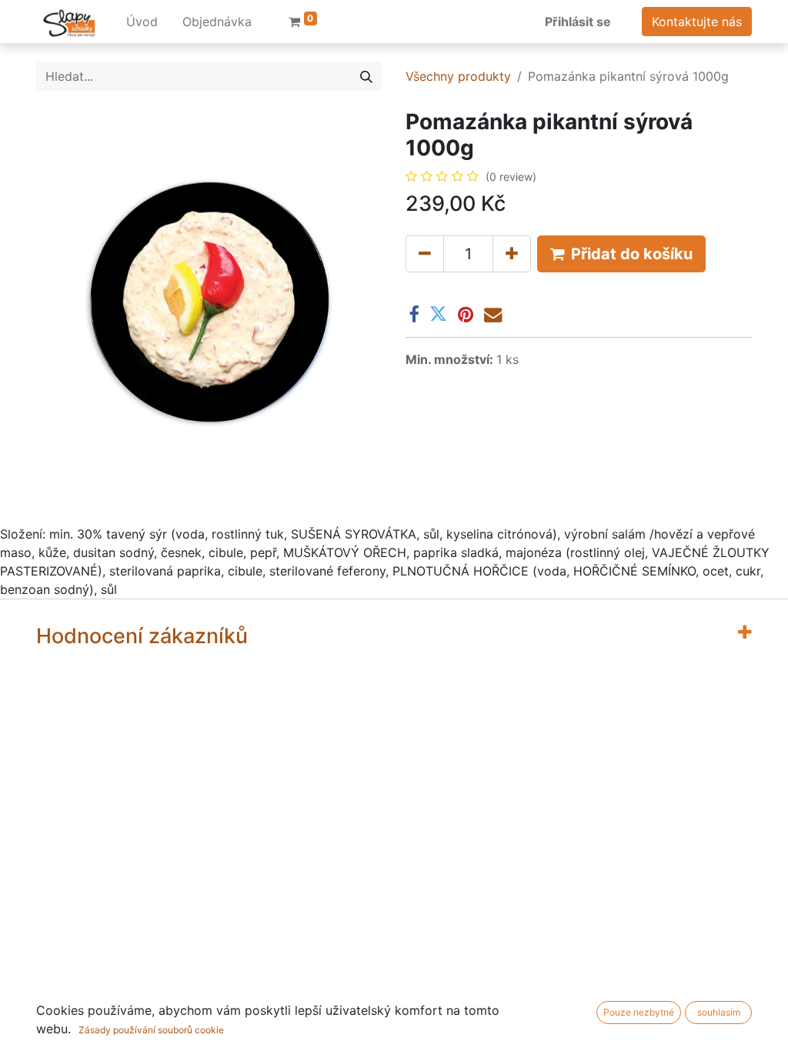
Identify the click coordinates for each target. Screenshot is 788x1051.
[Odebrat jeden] (425, 253)
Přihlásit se (578, 21)
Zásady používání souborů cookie (151, 1030)
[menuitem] (142, 21)
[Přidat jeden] (511, 253)
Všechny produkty (458, 76)
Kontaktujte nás (697, 21)
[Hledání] (366, 76)
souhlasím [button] (718, 1012)
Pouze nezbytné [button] (638, 1012)
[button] (621, 253)
